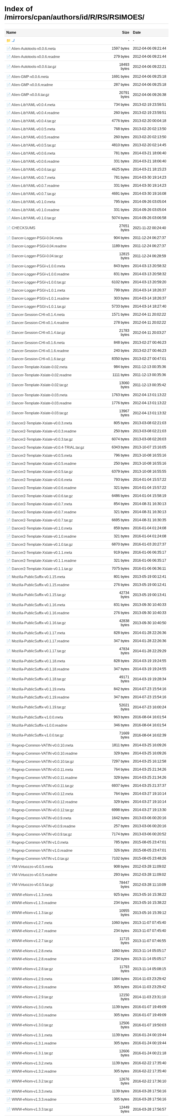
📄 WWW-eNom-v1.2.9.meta (29, 979)
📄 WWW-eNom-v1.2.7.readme (31, 931)
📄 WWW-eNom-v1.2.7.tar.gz (29, 941)
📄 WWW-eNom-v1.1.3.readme (31, 903)
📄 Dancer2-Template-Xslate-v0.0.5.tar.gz (39, 472)
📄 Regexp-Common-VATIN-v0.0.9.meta (38, 818)
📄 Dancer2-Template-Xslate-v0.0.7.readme (41, 512)
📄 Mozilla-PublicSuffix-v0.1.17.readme (37, 641)
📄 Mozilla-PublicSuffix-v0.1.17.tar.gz (36, 651)
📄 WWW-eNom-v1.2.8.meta (29, 951)
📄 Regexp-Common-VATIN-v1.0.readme (39, 850)
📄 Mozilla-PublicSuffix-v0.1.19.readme (37, 697)
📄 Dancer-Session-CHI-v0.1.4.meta (35, 315)
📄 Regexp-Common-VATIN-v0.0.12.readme (41, 802)
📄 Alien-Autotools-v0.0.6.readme (33, 57)
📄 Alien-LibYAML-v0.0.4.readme (32, 113)
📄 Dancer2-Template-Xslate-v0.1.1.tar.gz (39, 569)
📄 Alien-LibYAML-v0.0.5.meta (30, 129)
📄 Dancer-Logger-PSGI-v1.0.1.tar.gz (36, 306)
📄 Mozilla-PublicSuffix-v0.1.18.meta (35, 661)
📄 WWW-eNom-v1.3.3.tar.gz (29, 1109)
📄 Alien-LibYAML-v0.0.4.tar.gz (31, 121)
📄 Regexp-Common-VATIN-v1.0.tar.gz (37, 859)
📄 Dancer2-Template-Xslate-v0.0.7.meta (39, 504)
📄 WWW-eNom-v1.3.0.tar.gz (29, 1025)
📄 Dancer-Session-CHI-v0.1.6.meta (35, 343)
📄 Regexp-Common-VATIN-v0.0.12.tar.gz (40, 810)
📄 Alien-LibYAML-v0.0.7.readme (32, 186)
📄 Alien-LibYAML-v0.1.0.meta (30, 202)
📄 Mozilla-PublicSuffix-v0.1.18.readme (37, 669)
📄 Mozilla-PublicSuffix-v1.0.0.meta (34, 717)
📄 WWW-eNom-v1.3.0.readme (31, 1015)
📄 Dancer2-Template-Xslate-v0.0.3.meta (39, 423)
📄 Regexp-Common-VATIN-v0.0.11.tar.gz (40, 786)
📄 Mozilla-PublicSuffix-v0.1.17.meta (35, 633)
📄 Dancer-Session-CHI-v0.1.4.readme (37, 323)
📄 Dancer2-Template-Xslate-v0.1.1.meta (39, 552)
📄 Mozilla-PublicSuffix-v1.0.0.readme (36, 725)
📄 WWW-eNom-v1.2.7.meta (29, 923)
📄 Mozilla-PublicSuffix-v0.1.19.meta (35, 689)
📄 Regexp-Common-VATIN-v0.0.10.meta (39, 745)
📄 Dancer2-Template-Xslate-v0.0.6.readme (41, 488)
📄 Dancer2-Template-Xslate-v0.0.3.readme (41, 431)
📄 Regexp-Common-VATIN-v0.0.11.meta (39, 770)
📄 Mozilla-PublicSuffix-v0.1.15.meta (35, 577)
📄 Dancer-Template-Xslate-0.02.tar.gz (37, 385)
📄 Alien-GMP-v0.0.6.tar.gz (27, 95)
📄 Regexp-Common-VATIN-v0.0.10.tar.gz (40, 761)
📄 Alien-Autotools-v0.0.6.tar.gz (31, 67)
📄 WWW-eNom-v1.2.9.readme (31, 987)
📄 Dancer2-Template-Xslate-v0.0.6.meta (39, 480)
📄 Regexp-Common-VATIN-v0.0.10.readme (41, 753)
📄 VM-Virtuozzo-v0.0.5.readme (31, 875)
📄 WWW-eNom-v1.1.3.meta (29, 895)
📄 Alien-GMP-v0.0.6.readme (29, 85)
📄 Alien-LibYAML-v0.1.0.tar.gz (31, 218)
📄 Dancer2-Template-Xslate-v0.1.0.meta (39, 528)
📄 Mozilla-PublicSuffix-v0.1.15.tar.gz (36, 595)
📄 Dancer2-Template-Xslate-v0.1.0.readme (41, 536)
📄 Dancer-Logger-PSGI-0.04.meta (34, 238)
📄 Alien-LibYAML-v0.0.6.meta (30, 153)
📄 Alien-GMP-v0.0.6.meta (27, 77)
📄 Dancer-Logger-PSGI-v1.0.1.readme (37, 298)
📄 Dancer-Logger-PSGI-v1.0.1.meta (35, 290)
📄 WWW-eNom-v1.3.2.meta (29, 1063)
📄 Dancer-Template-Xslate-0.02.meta (36, 367)
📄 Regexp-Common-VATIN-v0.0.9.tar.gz (39, 834)
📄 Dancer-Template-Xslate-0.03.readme (39, 403)
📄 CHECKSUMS (20, 228)
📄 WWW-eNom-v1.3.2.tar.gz (29, 1081)
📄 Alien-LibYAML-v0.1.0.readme (32, 210)
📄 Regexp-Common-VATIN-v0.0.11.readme (41, 778)
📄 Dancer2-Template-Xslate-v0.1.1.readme (41, 561)
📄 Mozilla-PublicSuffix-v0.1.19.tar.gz (36, 707)
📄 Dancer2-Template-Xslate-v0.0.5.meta (39, 455)
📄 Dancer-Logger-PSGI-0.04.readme (36, 246)
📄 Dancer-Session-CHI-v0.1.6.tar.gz (35, 359)
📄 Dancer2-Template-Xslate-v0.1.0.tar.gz (39, 544)
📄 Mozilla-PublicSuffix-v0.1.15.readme (37, 585)
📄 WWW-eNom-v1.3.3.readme (31, 1099)
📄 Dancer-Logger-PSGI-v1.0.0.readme (37, 274)
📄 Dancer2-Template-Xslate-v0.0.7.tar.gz (39, 520)
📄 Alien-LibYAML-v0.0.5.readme (32, 137)
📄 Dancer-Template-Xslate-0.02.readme (39, 375)
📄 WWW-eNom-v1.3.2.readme (31, 1071)
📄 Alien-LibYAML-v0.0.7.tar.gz (31, 194)
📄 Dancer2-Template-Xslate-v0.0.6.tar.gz (39, 496)
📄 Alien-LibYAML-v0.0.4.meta (30, 105)
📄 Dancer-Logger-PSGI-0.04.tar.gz (34, 256)
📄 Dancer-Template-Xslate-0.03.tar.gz (37, 413)
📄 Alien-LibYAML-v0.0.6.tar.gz (31, 169)
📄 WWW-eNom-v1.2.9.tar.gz (29, 997)
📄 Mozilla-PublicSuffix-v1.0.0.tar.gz (35, 735)
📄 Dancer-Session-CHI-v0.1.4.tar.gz (35, 333)
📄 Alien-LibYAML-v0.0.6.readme (32, 161)
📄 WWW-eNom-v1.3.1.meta (29, 1035)
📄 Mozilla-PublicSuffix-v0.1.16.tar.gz (36, 623)
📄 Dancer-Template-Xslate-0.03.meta (36, 395)
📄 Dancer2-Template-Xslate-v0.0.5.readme (41, 464)
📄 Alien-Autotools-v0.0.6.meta (31, 49)
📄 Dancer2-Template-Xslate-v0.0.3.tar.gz (39, 439)
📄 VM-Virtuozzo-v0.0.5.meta (29, 867)
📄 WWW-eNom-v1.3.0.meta (29, 1007)
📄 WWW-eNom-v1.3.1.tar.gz (29, 1053)
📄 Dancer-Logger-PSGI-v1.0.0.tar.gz (36, 282)
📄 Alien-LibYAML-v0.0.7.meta (30, 178)
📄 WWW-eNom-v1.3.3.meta (29, 1091)
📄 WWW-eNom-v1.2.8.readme (31, 959)
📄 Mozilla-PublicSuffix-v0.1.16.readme (37, 613)
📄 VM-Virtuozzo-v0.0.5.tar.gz (30, 885)
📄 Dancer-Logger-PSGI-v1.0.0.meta (35, 266)
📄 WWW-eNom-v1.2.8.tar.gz (29, 969)
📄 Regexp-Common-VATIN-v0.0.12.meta (39, 794)
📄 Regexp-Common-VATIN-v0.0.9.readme (40, 826)
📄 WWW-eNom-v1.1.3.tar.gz (29, 913)
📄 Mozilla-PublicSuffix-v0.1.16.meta (35, 605)
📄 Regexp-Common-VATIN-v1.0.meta (37, 842)
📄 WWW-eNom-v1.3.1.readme (31, 1043)
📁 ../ (10, 40)
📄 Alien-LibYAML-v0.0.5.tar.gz (31, 145)
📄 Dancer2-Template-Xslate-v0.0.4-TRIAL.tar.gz (45, 447)
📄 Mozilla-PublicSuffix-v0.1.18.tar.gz (36, 679)
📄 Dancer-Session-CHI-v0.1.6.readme (37, 351)
